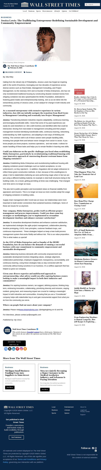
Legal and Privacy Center (85, 410)
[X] (9, 349)
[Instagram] (21, 349)
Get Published (73, 11)
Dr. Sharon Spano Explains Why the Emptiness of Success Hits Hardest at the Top (85, 111)
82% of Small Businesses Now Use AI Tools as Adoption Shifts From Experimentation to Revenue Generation (85, 234)
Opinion (64, 11)
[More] (25, 349)
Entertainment (47, 11)
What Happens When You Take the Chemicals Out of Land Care (85, 174)
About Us (83, 407)
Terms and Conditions (27, 459)
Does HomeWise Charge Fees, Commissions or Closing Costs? (84, 203)
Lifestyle (57, 11)
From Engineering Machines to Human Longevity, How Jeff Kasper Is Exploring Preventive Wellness (85, 320)
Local (25, 11)
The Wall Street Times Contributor (21, 66)
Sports (38, 11)
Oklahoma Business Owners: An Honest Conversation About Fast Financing (86, 261)
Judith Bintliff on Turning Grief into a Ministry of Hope (84, 290)
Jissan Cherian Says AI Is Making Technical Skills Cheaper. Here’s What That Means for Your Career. (86, 136)
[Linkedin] (13, 349)
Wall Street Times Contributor (24, 329)
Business (31, 11)
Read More (10, 389)
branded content (33, 332)
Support (82, 415)
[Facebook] (6, 349)
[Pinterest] (17, 349)
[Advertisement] (86, 57)
